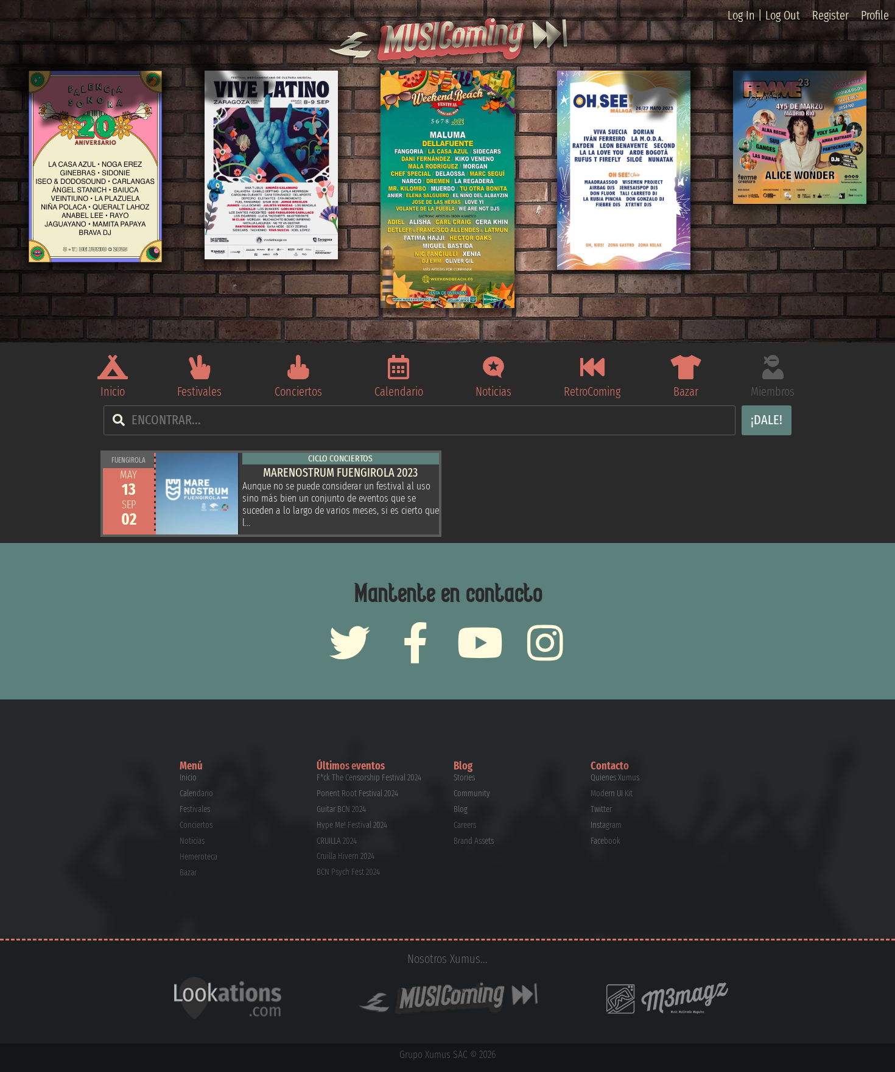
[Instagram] (545, 642)
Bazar (685, 391)
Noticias (493, 391)
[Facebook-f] (415, 642)
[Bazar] (685, 367)
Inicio (112, 391)
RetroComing (592, 391)
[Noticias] (494, 367)
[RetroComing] (592, 367)
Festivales (199, 391)
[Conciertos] (298, 367)
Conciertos (298, 391)
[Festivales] (200, 367)
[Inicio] (112, 367)
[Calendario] (399, 367)
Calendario (398, 391)
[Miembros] (772, 367)
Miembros (773, 391)
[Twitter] (349, 642)
